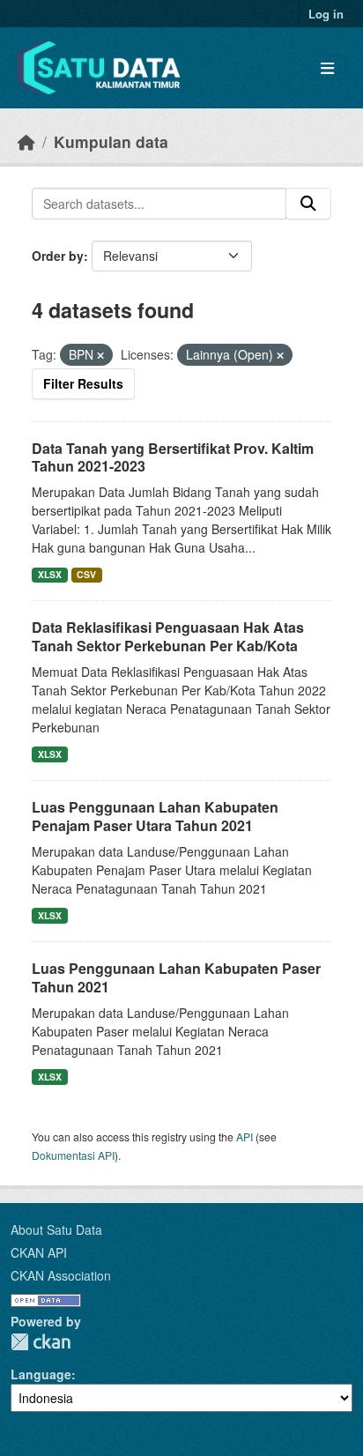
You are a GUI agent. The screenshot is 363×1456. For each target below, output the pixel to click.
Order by (58, 255)
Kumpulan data (111, 141)
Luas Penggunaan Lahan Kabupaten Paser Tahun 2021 (176, 977)
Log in (326, 13)
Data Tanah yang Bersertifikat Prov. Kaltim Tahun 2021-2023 (173, 457)
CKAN (40, 1342)
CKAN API (39, 1252)
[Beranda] (26, 141)
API (244, 1136)
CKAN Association (61, 1275)
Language (41, 1374)
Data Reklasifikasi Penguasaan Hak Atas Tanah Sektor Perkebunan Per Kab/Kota (168, 636)
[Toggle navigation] (327, 68)
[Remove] (100, 355)
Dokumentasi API (73, 1155)
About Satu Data (56, 1229)
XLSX (50, 574)
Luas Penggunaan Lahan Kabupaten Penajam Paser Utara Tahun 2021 (155, 816)
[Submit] (308, 203)
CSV (86, 574)
